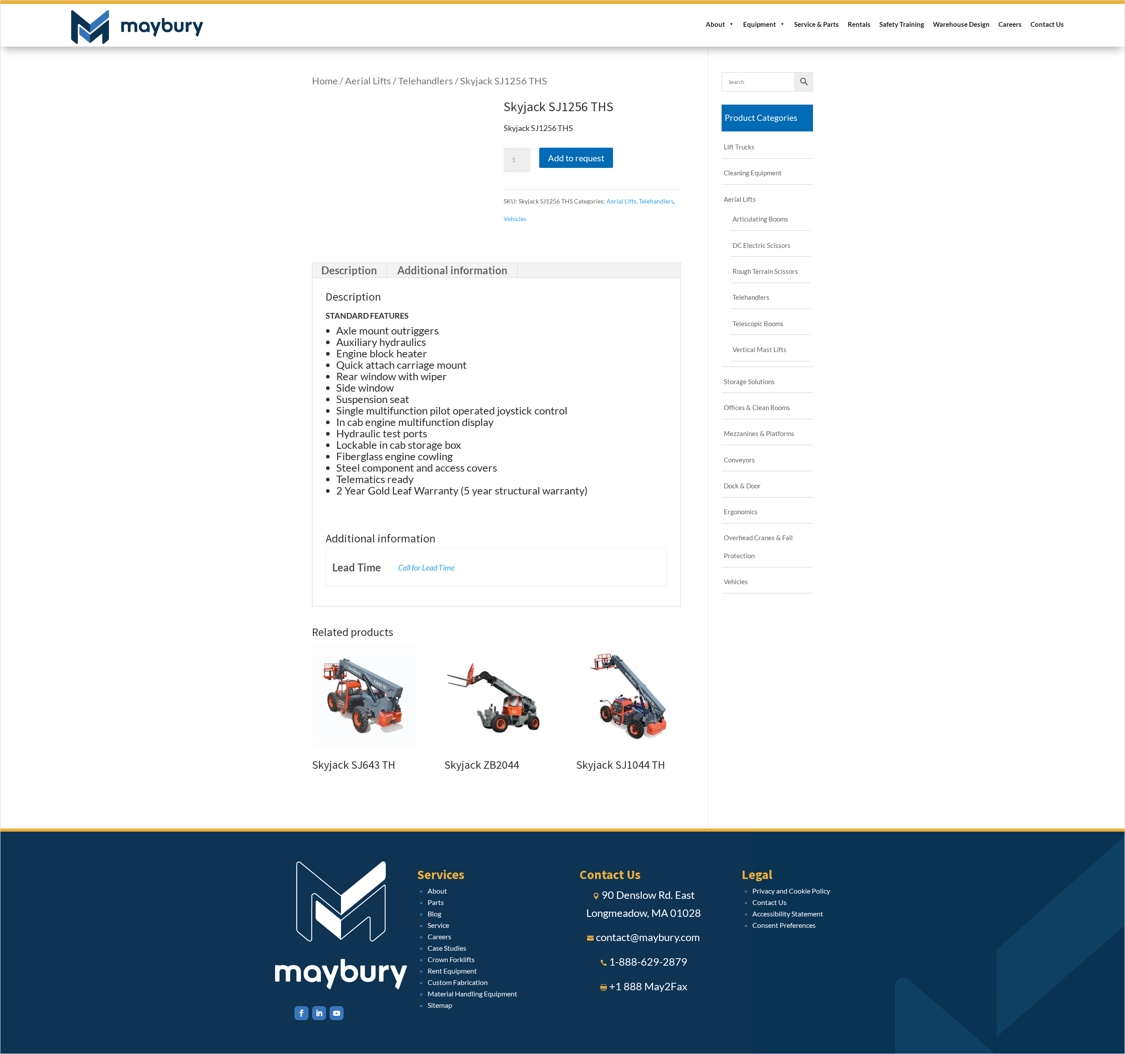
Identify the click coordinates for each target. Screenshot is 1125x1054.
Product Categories (761, 118)
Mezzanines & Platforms (759, 433)
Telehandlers (425, 81)
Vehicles (515, 218)
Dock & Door (742, 486)
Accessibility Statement (787, 913)
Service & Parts (816, 24)
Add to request (576, 158)
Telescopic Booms (758, 323)
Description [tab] (349, 270)
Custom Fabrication (458, 982)
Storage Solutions (749, 381)
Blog (434, 913)
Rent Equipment (452, 971)
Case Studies (447, 948)
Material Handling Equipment (472, 993)
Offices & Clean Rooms (757, 407)
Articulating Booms (760, 219)
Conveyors (739, 460)
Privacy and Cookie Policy (791, 891)
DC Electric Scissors (762, 245)
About (715, 24)
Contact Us (1047, 24)
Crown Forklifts (451, 959)
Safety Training (901, 24)
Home (325, 81)
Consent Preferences (784, 925)
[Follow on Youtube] (337, 1013)
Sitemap (440, 1005)
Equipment (759, 24)
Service (438, 925)
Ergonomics (741, 512)
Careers (1010, 24)
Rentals (859, 24)
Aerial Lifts (368, 81)
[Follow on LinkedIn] (319, 1013)
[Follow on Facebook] (301, 1013)
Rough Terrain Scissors (765, 271)
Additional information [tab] (452, 270)
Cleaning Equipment (753, 173)
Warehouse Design (961, 24)
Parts (436, 902)
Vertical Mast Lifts (760, 349)
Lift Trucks (739, 147)
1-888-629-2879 (648, 961)
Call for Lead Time (426, 567)
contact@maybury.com (648, 936)
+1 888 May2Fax (648, 986)
